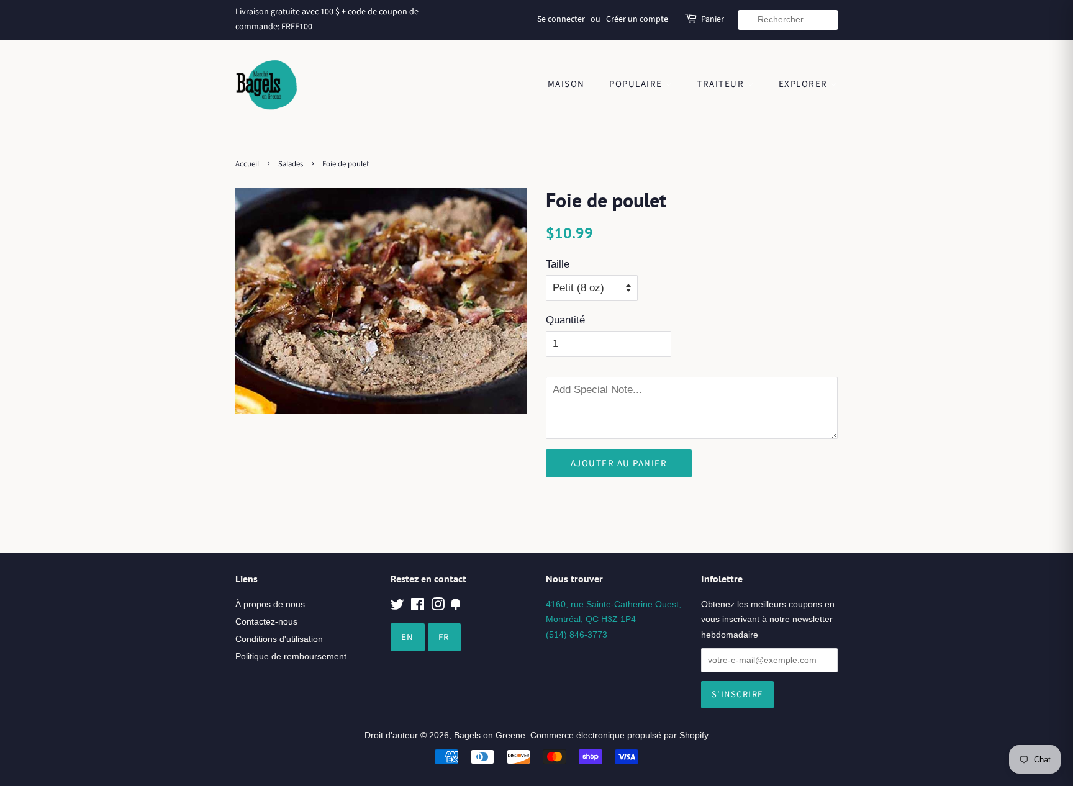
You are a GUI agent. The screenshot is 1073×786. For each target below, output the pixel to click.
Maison (566, 84)
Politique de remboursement (290, 656)
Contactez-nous (266, 621)
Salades (290, 163)
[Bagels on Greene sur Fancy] (456, 607)
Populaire (637, 84)
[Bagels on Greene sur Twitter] (397, 607)
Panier (712, 19)
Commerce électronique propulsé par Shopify (619, 735)
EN (407, 637)
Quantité (565, 320)
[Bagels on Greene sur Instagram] (438, 607)
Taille (557, 264)
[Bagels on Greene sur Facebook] (417, 607)
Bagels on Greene (489, 735)
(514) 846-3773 (576, 634)
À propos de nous (270, 604)
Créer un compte (637, 19)
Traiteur (722, 84)
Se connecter (561, 19)
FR (444, 637)
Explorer (805, 84)
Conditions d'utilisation (279, 639)
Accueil (247, 163)
